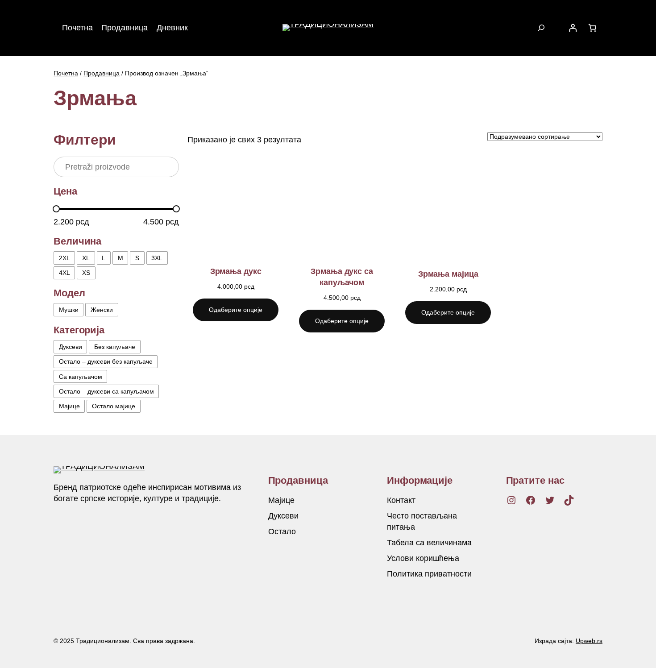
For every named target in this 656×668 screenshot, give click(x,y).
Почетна (66, 73)
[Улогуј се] (572, 27)
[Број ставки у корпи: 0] (592, 27)
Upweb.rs (589, 640)
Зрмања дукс (236, 271)
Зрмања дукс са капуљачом (342, 277)
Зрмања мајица (448, 274)
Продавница (101, 73)
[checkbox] (64, 257)
